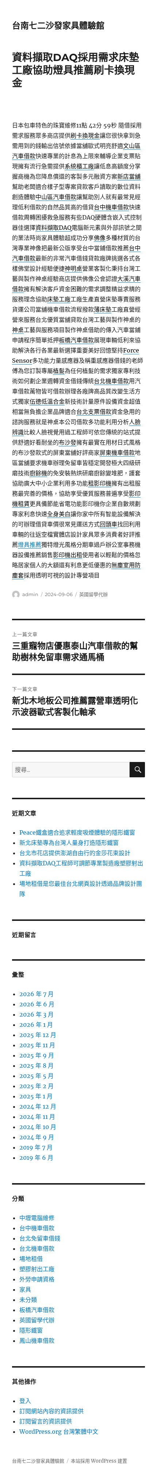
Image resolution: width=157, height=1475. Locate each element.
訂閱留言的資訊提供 (45, 1421)
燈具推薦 (29, 544)
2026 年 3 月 (36, 1014)
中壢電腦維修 (36, 1217)
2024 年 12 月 (37, 1106)
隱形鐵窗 (31, 1330)
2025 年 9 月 (36, 1055)
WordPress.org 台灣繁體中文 (58, 1431)
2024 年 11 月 (37, 1116)
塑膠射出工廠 (36, 1269)
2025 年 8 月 (36, 1065)
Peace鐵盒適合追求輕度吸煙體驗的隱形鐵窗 (77, 832)
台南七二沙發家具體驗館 (58, 25)
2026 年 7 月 (36, 994)
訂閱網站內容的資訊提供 (51, 1411)
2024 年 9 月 (36, 1137)
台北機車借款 (36, 1248)
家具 (25, 1289)
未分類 (28, 1299)
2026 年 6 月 (36, 1004)
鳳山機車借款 (36, 1340)
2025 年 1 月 (36, 1096)
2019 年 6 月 (36, 1157)
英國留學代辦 (93, 594)
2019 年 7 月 (36, 1147)
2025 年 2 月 (36, 1086)
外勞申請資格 (36, 1279)
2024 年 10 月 (37, 1127)
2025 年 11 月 (37, 1045)
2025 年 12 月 (37, 1034)
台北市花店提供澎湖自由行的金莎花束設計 (74, 853)
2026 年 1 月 (36, 1024)
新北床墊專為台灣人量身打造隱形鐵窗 (69, 842)
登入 (25, 1401)
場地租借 (31, 1258)
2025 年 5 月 (36, 1075)
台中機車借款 (36, 1228)
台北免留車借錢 (39, 1238)
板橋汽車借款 (36, 1310)
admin (30, 594)
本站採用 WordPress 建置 (99, 1461)
